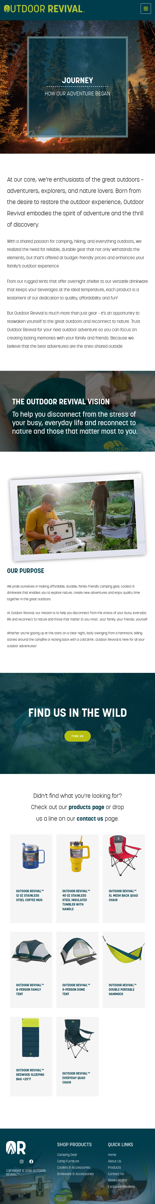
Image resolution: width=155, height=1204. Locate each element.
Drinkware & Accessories (75, 1174)
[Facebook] (31, 1162)
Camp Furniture (68, 1161)
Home (112, 1154)
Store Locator (117, 1180)
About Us (114, 1161)
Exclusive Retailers (121, 1186)
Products (114, 1167)
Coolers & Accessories (73, 1167)
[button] (77, 736)
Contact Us (116, 1174)
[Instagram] (22, 1162)
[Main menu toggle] (146, 8)
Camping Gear (67, 1154)
